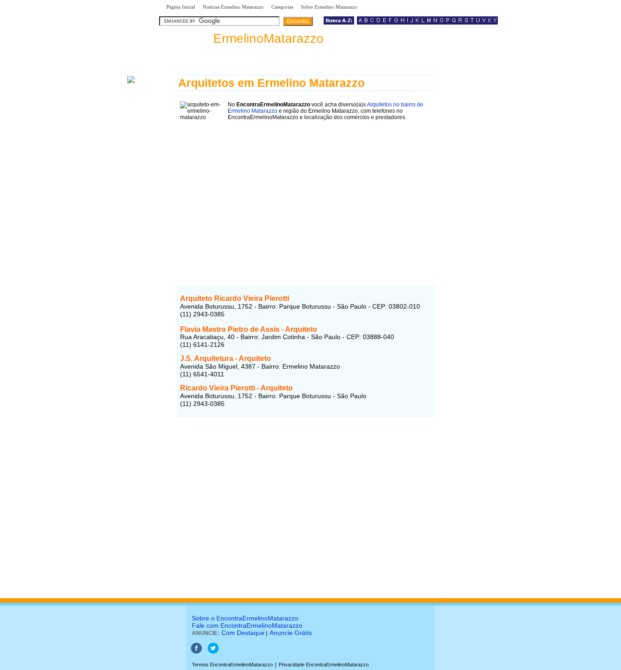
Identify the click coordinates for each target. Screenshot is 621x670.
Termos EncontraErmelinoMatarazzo (232, 664)
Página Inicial (180, 7)
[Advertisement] (305, 193)
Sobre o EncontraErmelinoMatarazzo (245, 618)
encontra (243, 38)
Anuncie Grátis (291, 632)
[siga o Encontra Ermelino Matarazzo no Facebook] (196, 652)
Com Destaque (243, 632)
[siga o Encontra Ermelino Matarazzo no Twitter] (213, 652)
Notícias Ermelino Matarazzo (233, 7)
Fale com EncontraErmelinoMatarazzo (247, 625)
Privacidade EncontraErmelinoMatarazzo (324, 664)
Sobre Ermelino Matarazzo (329, 7)
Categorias (282, 7)
